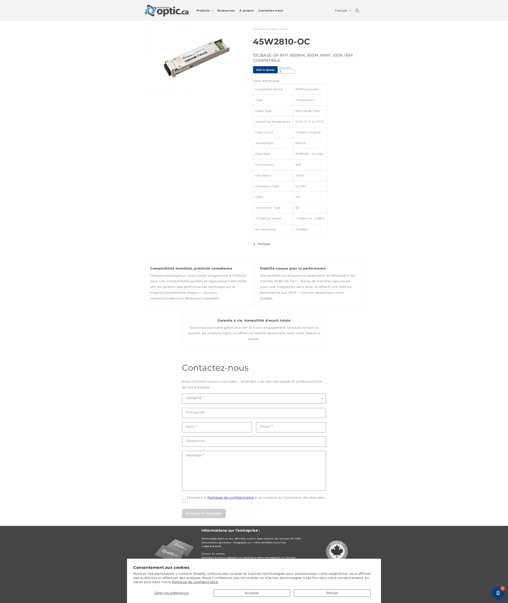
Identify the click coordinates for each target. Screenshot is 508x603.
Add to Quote (265, 69)
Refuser (332, 593)
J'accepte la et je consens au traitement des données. (256, 500)
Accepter (252, 593)
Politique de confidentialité (195, 582)
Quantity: (285, 67)
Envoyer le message (204, 513)
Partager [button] (264, 244)
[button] (204, 10)
